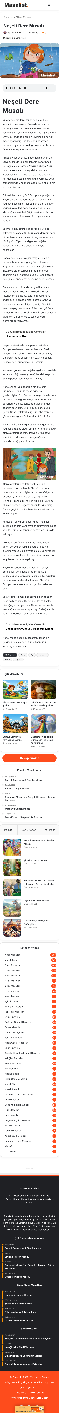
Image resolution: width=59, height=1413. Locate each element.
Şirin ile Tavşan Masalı (36, 860)
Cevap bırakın (29, 758)
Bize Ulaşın (42, 1398)
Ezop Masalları (12, 1125)
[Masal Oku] (15, 4)
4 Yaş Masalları (12, 975)
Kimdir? (8, 1146)
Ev (32, 655)
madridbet (38, 1382)
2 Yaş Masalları (12, 986)
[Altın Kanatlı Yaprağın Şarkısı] (15, 689)
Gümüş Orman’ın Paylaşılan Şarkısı (12, 738)
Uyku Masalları (24, 17)
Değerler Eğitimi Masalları (18, 1120)
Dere (23, 655)
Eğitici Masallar (12, 1001)
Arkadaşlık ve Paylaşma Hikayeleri (22, 1053)
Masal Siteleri (12, 1089)
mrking (19, 1382)
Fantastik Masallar (14, 1011)
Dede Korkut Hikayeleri (17, 1105)
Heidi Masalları (12, 1115)
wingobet (10, 1382)
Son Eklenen (29, 829)
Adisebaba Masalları (15, 1136)
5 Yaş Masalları (12, 970)
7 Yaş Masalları (12, 955)
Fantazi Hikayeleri (14, 1037)
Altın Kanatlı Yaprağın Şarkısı (15, 703)
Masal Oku (10, 1084)
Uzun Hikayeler (12, 1048)
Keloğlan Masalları (14, 1058)
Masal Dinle (11, 960)
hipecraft (12, 33)
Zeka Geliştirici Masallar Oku (19, 1094)
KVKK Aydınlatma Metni (23, 1398)
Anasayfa (10, 17)
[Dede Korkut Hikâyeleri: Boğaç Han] (12, 928)
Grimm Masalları (13, 1063)
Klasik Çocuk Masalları (16, 1042)
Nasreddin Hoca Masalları (18, 1141)
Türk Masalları (12, 1110)
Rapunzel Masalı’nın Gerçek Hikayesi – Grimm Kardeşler (39, 882)
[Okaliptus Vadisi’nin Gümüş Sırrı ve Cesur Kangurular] (43, 723)
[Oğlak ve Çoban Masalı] (12, 908)
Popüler (8, 829)
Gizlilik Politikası (36, 1392)
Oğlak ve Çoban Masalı (36, 900)
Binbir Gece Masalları (16, 1079)
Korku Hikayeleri (13, 1130)
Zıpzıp (18, 659)
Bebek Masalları (13, 1027)
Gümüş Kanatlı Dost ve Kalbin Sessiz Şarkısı (43, 703)
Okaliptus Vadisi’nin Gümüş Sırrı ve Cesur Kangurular (42, 739)
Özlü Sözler (10, 1151)
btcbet (35, 1387)
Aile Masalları (11, 1068)
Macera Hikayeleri (14, 1032)
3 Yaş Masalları (12, 980)
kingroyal (27, 1382)
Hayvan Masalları (14, 1006)
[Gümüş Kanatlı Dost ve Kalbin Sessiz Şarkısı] (43, 689)
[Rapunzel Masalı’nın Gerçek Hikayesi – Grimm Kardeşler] (12, 887)
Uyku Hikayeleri (13, 1017)
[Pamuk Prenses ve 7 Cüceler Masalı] (12, 847)
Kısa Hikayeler (12, 996)
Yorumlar (49, 829)
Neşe (7, 659)
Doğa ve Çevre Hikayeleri (18, 1022)
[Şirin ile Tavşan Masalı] (12, 867)
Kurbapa (42, 655)
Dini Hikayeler (12, 1099)
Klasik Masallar (12, 1073)
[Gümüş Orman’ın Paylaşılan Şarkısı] (15, 723)
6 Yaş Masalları (12, 965)
